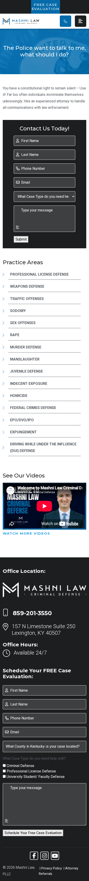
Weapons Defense (27, 286)
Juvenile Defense (26, 371)
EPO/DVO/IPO (22, 420)
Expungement (23, 432)
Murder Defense (25, 347)
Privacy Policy (51, 868)
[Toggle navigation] (80, 21)
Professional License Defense (39, 274)
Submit (21, 239)
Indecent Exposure (28, 383)
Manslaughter (24, 359)
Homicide (18, 396)
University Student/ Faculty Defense (36, 776)
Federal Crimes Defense (33, 408)
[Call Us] (65, 21)
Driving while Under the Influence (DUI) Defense (43, 447)
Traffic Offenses (27, 299)
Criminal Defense (20, 766)
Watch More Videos (26, 533)
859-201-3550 (32, 613)
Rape (14, 335)
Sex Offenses (23, 323)
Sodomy (18, 311)
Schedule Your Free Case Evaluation (33, 833)
